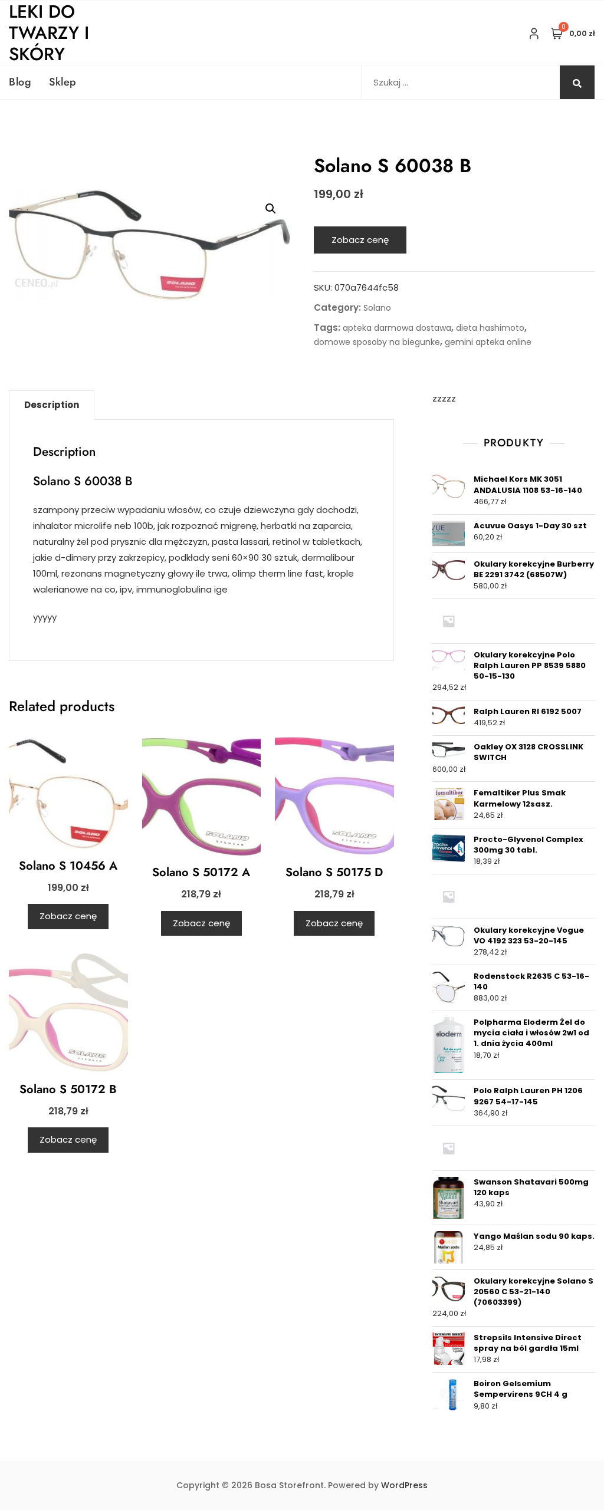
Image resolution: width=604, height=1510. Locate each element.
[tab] (51, 405)
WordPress (404, 1485)
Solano (377, 308)
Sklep (63, 82)
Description (51, 405)
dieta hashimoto (490, 328)
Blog (20, 82)
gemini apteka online (488, 342)
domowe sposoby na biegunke (377, 342)
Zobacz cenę (360, 239)
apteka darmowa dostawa (397, 328)
